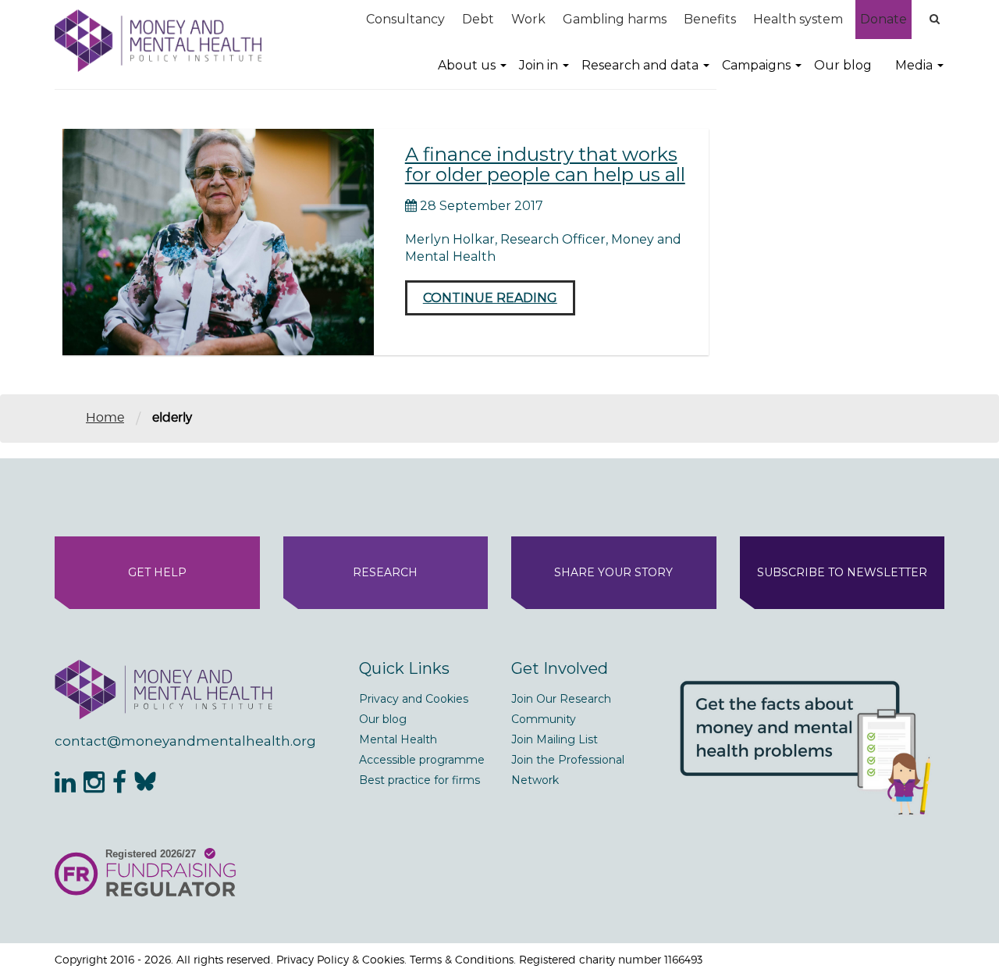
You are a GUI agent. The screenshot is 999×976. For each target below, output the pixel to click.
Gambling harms (615, 19)
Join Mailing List (554, 739)
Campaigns (756, 65)
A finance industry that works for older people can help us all (545, 164)
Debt (478, 19)
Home (105, 417)
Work (528, 19)
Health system (798, 19)
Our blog (843, 65)
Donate (883, 19)
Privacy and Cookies (413, 699)
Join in (538, 65)
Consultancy (405, 19)
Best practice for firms (419, 780)
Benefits (710, 19)
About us (467, 65)
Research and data (640, 65)
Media (914, 65)
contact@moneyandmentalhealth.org (185, 741)
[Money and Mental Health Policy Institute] (158, 40)
